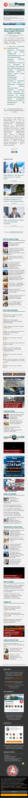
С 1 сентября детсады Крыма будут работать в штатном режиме (14, 509)
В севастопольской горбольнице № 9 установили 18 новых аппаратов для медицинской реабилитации (12, 265)
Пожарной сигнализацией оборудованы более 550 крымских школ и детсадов (13, 321)
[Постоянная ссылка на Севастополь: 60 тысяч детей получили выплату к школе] (5, 260)
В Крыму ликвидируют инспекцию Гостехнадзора (11, 576)
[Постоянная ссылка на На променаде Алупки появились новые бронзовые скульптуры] (6, 652)
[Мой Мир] (16, 152)
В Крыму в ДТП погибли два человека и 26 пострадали (12, 451)
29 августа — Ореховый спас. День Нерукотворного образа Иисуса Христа (17, 284)
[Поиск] (23, 10)
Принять (14, 794)
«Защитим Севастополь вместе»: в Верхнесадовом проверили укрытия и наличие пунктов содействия (14, 520)
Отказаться (14, 791)
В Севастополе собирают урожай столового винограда (12, 315)
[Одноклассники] (14, 152)
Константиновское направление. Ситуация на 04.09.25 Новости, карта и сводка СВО (12, 633)
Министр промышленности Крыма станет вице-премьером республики (14, 221)
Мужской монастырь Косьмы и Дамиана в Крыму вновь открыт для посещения (12, 405)
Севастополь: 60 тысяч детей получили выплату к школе (16, 258)
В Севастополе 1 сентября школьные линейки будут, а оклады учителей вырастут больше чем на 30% (17, 272)
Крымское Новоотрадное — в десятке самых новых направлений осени (14, 645)
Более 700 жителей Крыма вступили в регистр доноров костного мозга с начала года (12, 514)
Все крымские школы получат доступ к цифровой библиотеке (13, 505)
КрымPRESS (13, 35)
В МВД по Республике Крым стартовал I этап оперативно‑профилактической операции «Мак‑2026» (13, 429)
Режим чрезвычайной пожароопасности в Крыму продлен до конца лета (16, 278)
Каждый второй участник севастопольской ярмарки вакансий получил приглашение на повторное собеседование (14, 251)
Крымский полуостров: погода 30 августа (12, 338)
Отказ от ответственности (11, 759)
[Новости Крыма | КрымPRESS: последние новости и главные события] (14, 6)
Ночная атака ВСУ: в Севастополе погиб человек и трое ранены (17, 291)
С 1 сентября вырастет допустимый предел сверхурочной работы (15, 303)
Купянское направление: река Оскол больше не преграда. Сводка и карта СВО (14, 614)
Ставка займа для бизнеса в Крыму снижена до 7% (13, 327)
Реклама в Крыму (9, 757)
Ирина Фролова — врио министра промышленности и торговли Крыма (14, 177)
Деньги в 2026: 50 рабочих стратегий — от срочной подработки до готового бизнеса (14, 361)
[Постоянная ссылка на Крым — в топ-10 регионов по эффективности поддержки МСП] (5, 246)
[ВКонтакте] (12, 152)
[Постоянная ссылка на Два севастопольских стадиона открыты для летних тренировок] (6, 425)
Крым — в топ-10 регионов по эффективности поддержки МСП (16, 244)
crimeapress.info (10, 683)
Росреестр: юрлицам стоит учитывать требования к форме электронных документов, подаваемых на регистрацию (13, 596)
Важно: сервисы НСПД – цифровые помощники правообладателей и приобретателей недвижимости (14, 586)
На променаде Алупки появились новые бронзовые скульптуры (16, 650)
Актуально (11, 17)
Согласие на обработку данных (13, 760)
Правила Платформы (10, 756)
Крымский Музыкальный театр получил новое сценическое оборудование (17, 416)
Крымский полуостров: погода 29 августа (12, 355)
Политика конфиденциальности (13, 758)
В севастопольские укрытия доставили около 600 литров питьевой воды (15, 562)
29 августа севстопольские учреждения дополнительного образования (12, 500)
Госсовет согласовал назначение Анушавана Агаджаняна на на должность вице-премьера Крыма (13, 199)
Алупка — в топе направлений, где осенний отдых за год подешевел (16, 657)
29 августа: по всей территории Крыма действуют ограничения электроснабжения (12, 349)
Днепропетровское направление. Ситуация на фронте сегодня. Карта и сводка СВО (13, 621)
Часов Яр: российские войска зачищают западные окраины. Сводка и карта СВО (12, 608)
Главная (7, 17)
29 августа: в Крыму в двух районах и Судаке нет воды (14, 343)
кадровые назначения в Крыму (16, 232)
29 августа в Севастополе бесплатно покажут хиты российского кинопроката (13, 333)
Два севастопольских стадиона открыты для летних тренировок (16, 422)
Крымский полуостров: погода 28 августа (12, 366)
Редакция (7, 755)
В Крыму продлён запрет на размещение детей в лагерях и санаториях (17, 297)
